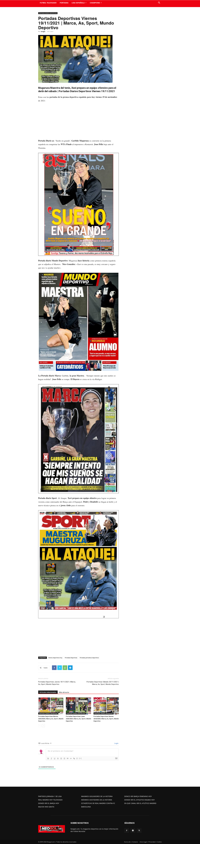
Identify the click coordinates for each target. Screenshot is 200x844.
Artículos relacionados (48, 692)
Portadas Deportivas (71, 658)
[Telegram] (70, 667)
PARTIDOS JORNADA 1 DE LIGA (50, 796)
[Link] (74, 758)
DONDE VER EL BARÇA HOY (48, 803)
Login (116, 743)
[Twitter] (59, 667)
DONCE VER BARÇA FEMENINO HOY (138, 796)
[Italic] (51, 758)
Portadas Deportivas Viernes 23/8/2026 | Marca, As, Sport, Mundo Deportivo (106, 719)
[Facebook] (54, 667)
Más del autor (64, 692)
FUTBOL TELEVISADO (48, 3)
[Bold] (48, 758)
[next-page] (43, 725)
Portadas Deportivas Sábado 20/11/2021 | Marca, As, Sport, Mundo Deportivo (103, 683)
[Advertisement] (78, 122)
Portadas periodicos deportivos (89, 658)
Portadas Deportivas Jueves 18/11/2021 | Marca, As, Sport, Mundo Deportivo (57, 683)
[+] (80, 758)
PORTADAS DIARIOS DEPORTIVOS (48, 13)
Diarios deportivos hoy (55, 658)
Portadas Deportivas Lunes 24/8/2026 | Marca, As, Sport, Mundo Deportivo (78, 719)
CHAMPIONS (95, 3)
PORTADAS (64, 3)
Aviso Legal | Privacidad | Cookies (151, 842)
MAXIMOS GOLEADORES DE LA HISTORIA (96, 796)
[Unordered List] (64, 758)
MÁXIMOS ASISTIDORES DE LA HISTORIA (96, 800)
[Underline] (54, 758)
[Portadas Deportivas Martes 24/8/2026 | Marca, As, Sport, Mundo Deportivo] (50, 705)
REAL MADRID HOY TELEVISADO (50, 800)
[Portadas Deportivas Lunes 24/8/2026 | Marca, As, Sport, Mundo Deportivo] (78, 705)
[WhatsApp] (65, 667)
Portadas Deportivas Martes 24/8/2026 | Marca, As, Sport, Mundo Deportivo (50, 719)
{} (77, 758)
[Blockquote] (67, 758)
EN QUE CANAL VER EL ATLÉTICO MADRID (140, 803)
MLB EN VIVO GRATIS (46, 807)
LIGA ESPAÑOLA (78, 3)
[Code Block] (70, 758)
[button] (159, 3)
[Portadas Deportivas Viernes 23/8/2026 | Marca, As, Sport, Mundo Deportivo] (106, 705)
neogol (43, 31)
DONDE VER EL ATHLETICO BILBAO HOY (139, 800)
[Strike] (57, 758)
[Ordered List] (61, 758)
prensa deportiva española (74, 96)
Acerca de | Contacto (131, 842)
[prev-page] (39, 725)
